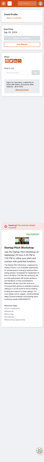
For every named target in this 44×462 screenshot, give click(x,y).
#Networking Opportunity (14, 320)
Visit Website (22, 44)
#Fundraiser (9, 317)
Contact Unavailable (22, 38)
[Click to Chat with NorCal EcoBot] (39, 450)
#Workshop (9, 311)
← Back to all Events (12, 18)
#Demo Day (9, 314)
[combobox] (27, 3)
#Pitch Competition (12, 308)
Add (35, 73)
